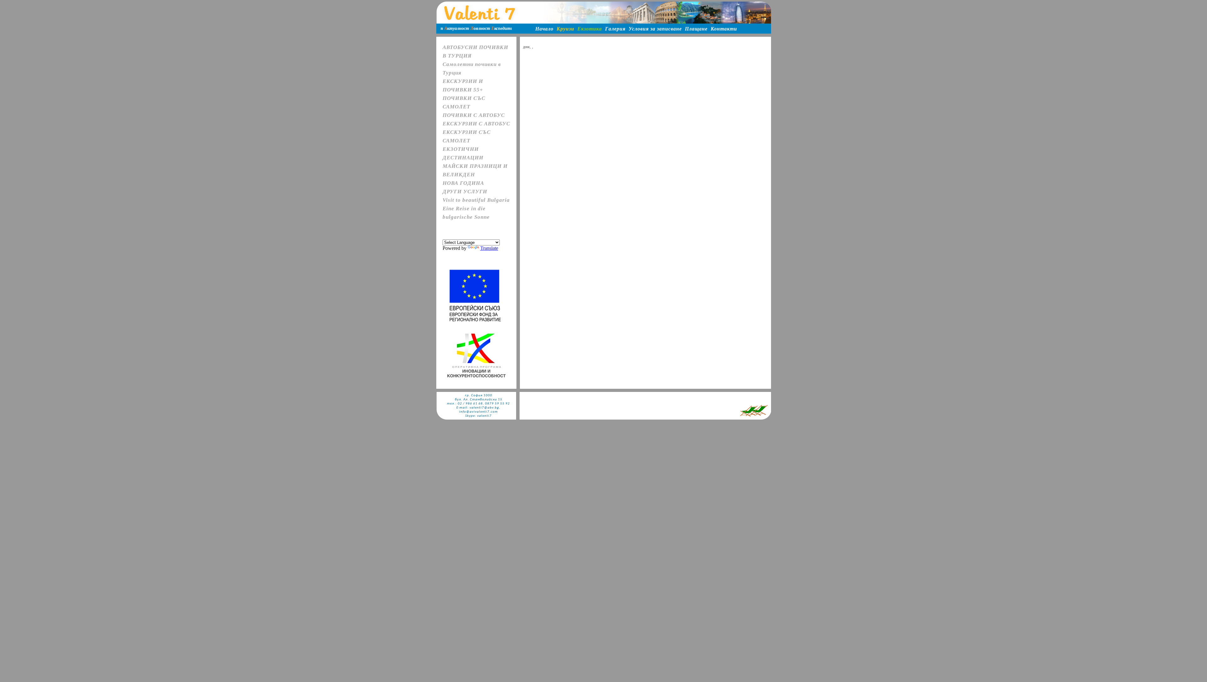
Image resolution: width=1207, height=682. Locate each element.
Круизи (565, 28)
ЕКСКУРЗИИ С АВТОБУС (476, 124)
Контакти (724, 28)
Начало (544, 28)
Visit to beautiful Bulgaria (476, 200)
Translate (489, 248)
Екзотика (589, 28)
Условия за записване (655, 28)
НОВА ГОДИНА (463, 183)
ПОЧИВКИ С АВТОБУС (474, 115)
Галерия (615, 28)
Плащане (696, 28)
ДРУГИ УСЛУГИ (465, 192)
